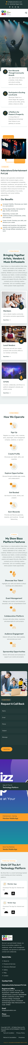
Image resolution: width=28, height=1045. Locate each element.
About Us (6, 961)
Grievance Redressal (10, 967)
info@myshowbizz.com (15, 2)
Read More (6, 320)
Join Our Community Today (10, 49)
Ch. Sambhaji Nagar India (14, 4)
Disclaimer (22, 1037)
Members (7, 311)
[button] (3, 60)
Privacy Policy (20, 1033)
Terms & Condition (8, 1033)
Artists (6, 381)
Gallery (6, 970)
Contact (6, 975)
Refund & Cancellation (9, 1037)
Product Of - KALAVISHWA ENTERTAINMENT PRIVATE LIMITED (15, 1042)
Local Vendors (9, 345)
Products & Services (9, 964)
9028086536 (6, 1016)
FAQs (5, 973)
